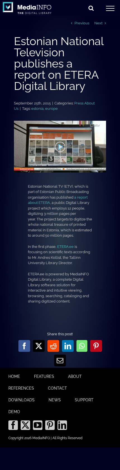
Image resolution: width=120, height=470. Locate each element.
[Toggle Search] (91, 8)
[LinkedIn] (62, 425)
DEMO (14, 411)
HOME (14, 376)
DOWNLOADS (21, 400)
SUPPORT (84, 400)
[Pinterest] (50, 425)
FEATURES (44, 376)
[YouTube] (37, 425)
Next (98, 23)
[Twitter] (25, 425)
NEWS (55, 400)
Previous (82, 23)
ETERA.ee (65, 247)
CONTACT (57, 388)
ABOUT (75, 376)
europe (51, 108)
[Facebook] (13, 425)
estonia (37, 108)
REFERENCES (21, 388)
